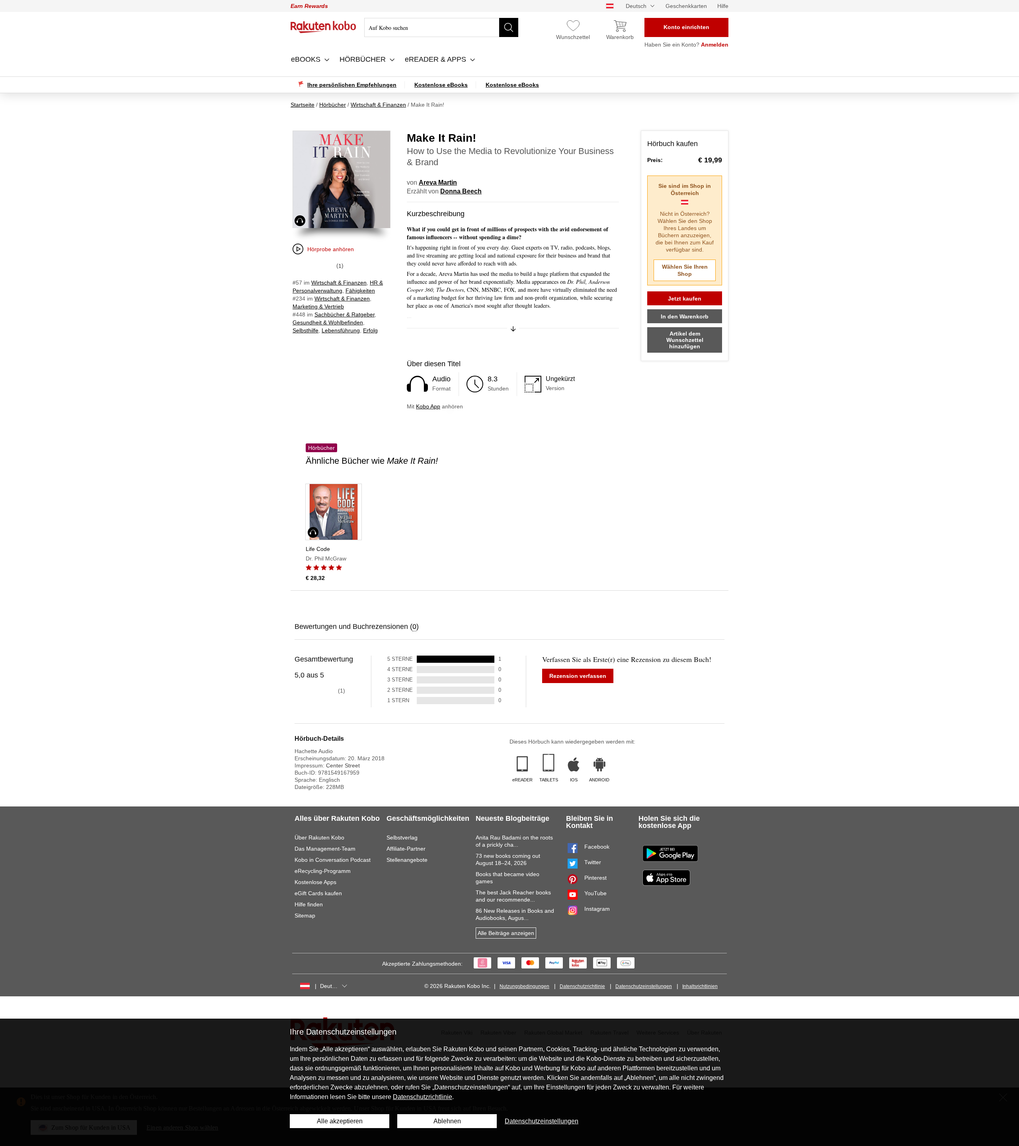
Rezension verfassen (577, 676)
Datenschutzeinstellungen (643, 986)
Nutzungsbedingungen (524, 986)
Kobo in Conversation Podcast (333, 860)
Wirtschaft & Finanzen (339, 282)
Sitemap (305, 915)
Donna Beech (461, 191)
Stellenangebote (407, 860)
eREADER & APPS (436, 59)
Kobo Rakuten (323, 27)
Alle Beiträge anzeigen (506, 933)
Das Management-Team (325, 848)
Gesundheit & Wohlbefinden (328, 322)
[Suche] (508, 27)
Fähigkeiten (360, 290)
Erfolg (370, 330)
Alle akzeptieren (340, 1121)
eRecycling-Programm (323, 871)
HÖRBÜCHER (364, 59)
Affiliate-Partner (406, 848)
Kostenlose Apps (315, 882)
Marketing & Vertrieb (318, 306)
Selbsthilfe (305, 330)
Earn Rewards (309, 6)
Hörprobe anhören (330, 249)
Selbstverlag (402, 837)
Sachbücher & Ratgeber (344, 314)
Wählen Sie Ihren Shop (685, 270)
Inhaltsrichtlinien (700, 986)
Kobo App (428, 406)
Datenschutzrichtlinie (582, 986)
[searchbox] (441, 27)
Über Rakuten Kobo (319, 837)
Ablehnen (447, 1121)
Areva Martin (438, 182)
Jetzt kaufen (684, 298)
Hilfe (722, 6)
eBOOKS (306, 59)
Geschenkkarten (686, 6)
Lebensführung (341, 330)
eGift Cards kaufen (318, 893)
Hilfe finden (309, 904)
